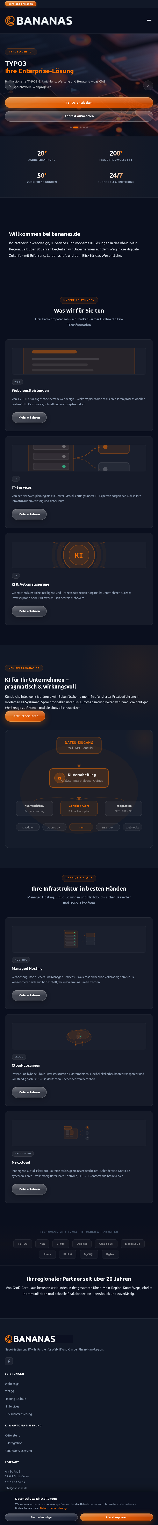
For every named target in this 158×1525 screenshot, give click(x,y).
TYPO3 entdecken (79, 102)
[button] (71, 127)
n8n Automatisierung (18, 1450)
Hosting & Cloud (15, 1399)
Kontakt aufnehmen (79, 116)
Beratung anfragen (20, 3)
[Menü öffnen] (149, 20)
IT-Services (12, 1406)
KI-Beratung (12, 1435)
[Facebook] (9, 1361)
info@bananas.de (16, 1488)
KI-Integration (13, 1443)
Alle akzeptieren (116, 1517)
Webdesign (12, 1383)
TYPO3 (9, 1391)
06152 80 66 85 (15, 1482)
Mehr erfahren (29, 417)
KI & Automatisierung (18, 1414)
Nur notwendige (41, 1517)
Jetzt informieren (25, 716)
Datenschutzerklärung (53, 1508)
